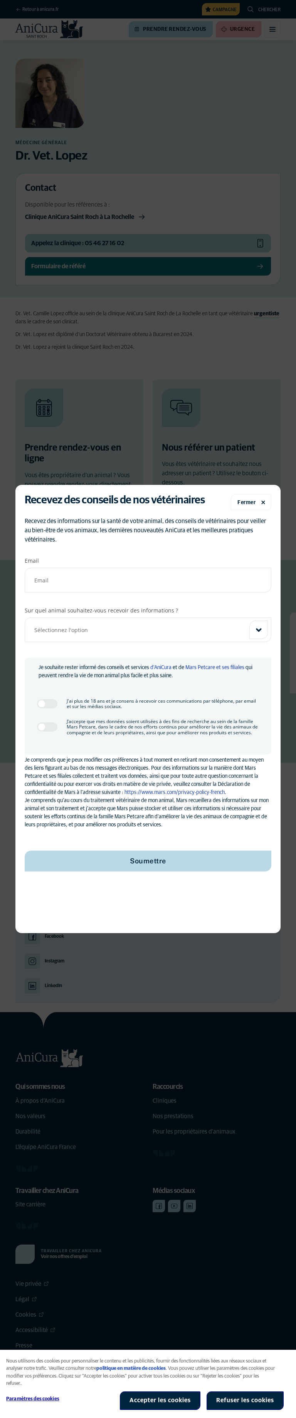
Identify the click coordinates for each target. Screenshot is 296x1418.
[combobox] (148, 629)
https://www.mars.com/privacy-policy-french (174, 792)
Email (32, 560)
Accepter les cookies (160, 1400)
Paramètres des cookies (32, 1398)
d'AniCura (161, 667)
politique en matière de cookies (131, 1368)
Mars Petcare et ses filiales (214, 667)
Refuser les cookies (245, 1400)
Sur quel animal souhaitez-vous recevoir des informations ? (101, 610)
